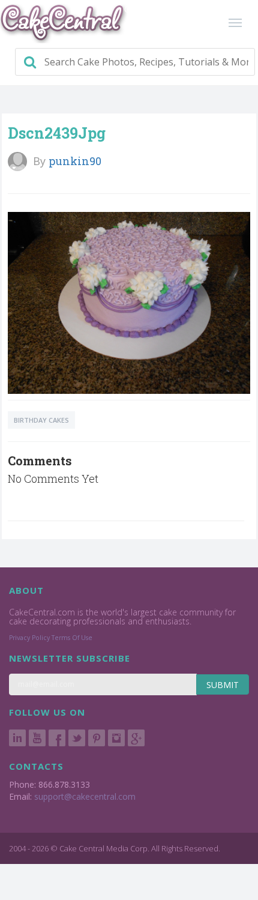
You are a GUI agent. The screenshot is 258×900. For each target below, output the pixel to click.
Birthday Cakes (41, 419)
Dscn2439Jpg (57, 133)
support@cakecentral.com (85, 796)
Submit (222, 684)
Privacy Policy (29, 637)
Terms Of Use (72, 637)
